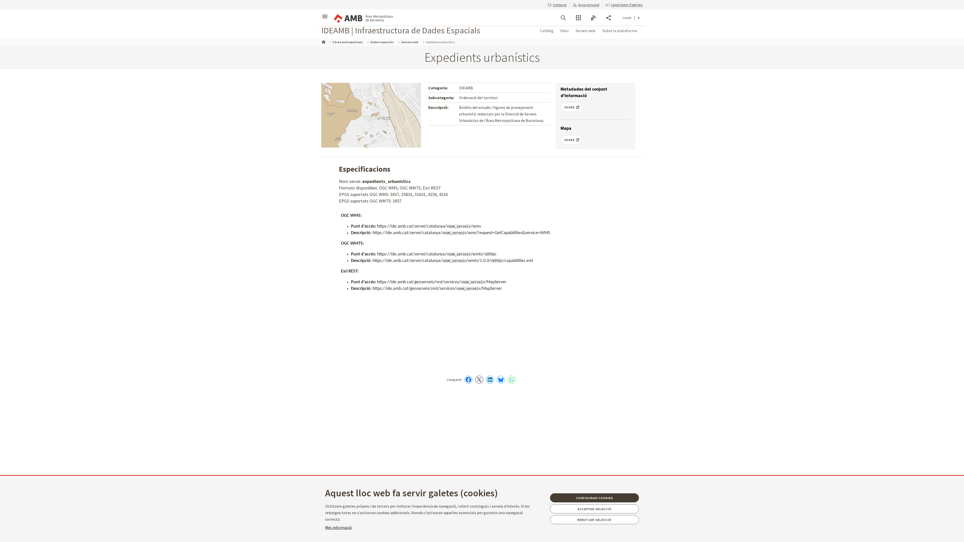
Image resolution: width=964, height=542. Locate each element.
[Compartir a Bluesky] (501, 380)
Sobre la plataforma (619, 30)
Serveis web (585, 30)
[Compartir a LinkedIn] (490, 380)
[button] (557, 4)
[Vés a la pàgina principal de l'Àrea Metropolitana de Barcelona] (363, 17)
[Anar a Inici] (323, 41)
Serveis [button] (578, 18)
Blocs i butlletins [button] (593, 18)
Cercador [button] (563, 18)
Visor (564, 30)
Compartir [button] (608, 18)
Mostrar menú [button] (324, 13)
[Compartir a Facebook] (468, 380)
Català (627, 18)
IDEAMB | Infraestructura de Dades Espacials (400, 30)
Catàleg (547, 30)
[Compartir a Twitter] (479, 380)
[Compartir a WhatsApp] (512, 380)
